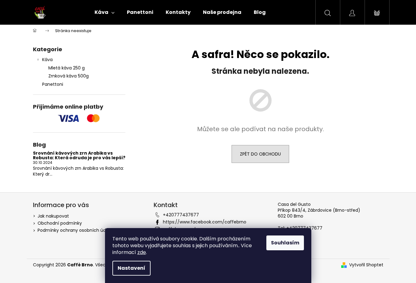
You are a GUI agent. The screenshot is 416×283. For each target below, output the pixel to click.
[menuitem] (104, 12)
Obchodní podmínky (60, 223)
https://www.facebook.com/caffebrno (204, 222)
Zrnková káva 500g (68, 76)
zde (141, 252)
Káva (47, 59)
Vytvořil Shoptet (366, 265)
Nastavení (131, 268)
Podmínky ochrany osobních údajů (75, 230)
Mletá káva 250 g (66, 68)
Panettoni (52, 84)
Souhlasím (285, 242)
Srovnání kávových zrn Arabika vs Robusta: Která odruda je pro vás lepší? (79, 155)
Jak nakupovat (53, 216)
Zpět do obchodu (260, 154)
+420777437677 (181, 215)
